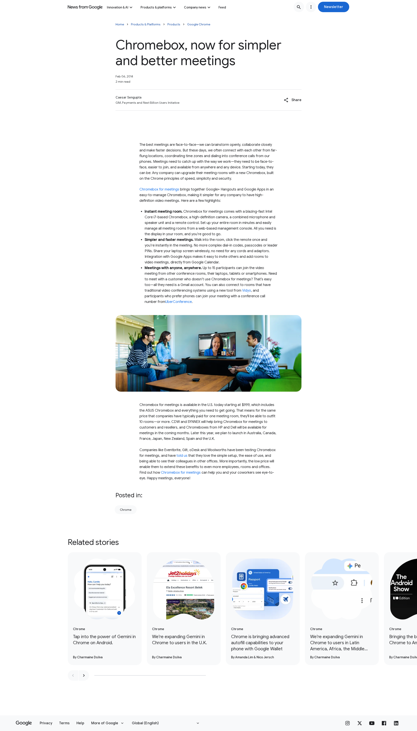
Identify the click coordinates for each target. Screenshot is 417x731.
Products (173, 24)
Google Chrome (198, 24)
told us (182, 455)
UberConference (178, 302)
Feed (222, 7)
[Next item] (84, 675)
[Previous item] (73, 675)
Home (120, 24)
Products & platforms (156, 7)
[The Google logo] (24, 723)
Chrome (125, 510)
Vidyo (246, 290)
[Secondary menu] (311, 7)
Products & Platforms (146, 24)
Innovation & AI (117, 7)
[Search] (299, 7)
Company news (195, 7)
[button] (333, 7)
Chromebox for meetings (159, 189)
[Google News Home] (85, 7)
